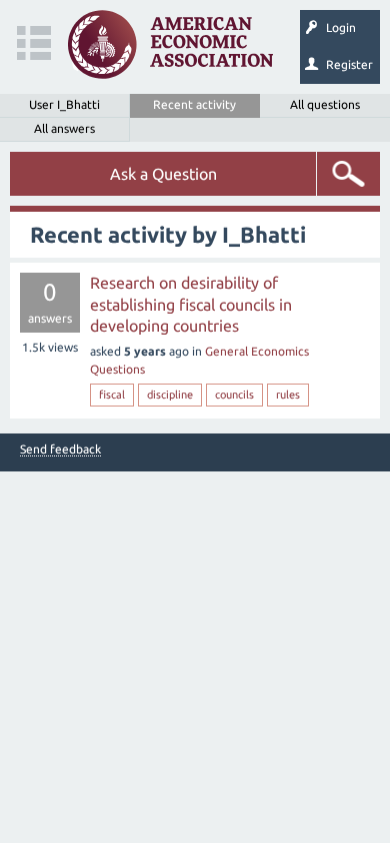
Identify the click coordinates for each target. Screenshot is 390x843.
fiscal (112, 395)
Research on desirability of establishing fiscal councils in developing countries (191, 304)
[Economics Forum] (170, 44)
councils (234, 395)
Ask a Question (163, 174)
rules (288, 395)
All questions (325, 104)
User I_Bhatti (64, 104)
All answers (64, 128)
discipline (170, 395)
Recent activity (194, 104)
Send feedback (60, 449)
